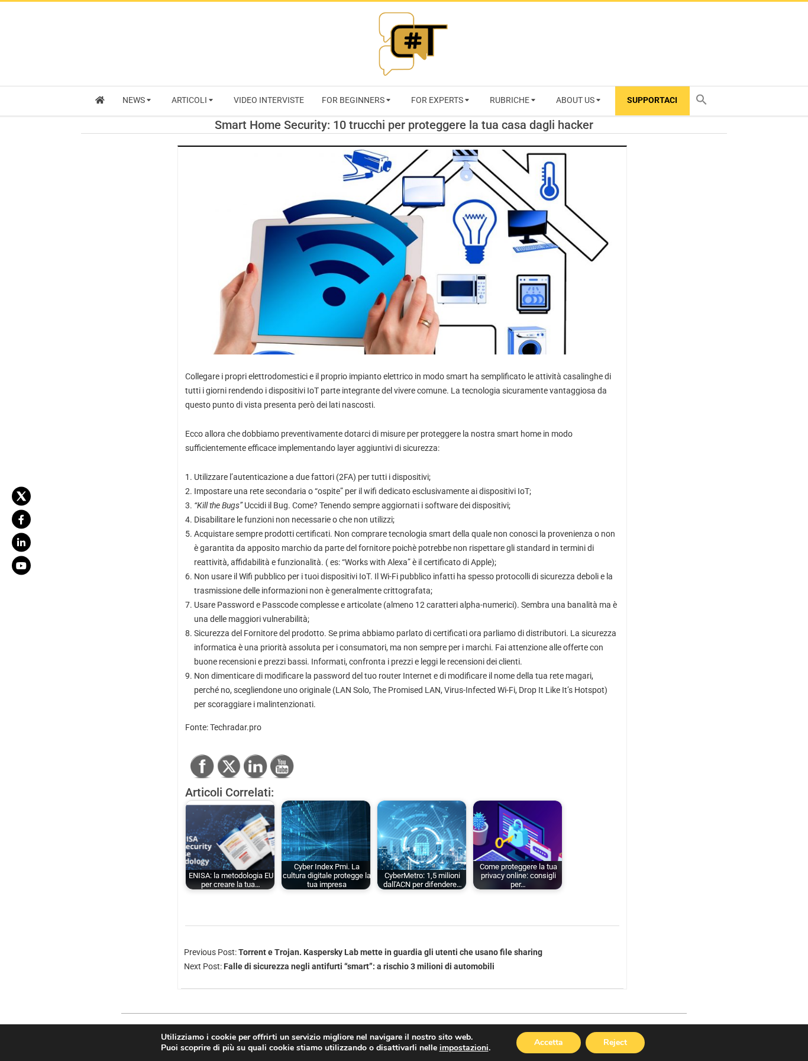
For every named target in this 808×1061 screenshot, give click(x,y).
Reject (615, 1042)
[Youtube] (21, 565)
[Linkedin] (21, 542)
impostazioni (464, 1048)
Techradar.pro (235, 727)
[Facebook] (21, 518)
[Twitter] (21, 495)
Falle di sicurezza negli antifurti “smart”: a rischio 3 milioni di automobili (359, 966)
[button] (704, 101)
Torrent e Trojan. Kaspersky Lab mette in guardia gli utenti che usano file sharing (390, 952)
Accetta (548, 1042)
